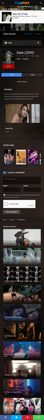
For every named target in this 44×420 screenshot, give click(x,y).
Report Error (28, 34)
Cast (32, 75)
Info (11, 75)
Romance (26, 59)
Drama (19, 59)
